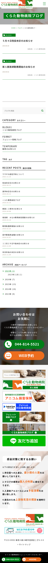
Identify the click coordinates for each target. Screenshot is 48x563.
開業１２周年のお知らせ (12, 209)
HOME (13, 28)
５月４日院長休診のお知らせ (17, 40)
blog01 (9, 35)
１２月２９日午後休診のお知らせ (15, 243)
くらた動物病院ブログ (11, 200)
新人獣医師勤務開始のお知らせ (18, 66)
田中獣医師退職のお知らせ (13, 235)
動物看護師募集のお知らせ (13, 226)
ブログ (19, 28)
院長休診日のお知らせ (11, 183)
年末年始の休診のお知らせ (13, 252)
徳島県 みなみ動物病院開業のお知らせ (18, 217)
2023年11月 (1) (15, 274)
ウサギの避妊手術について (13, 174)
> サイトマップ (24, 544)
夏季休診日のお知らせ (11, 191)
